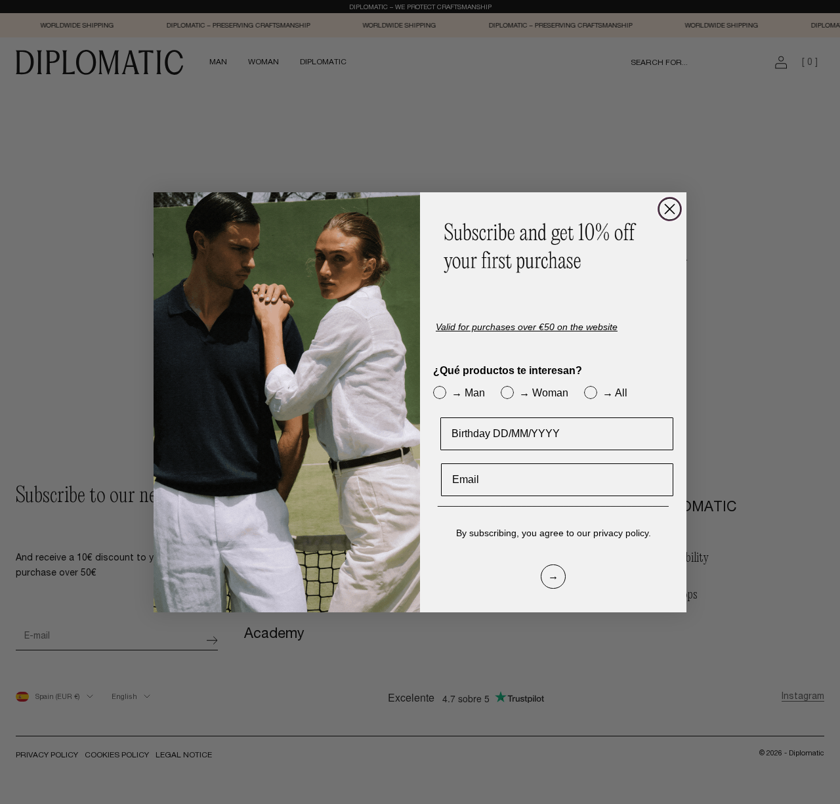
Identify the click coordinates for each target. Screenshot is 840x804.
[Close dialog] (669, 209)
